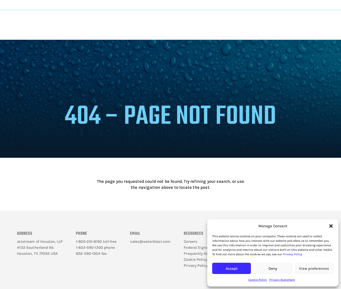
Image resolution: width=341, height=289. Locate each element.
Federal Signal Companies (207, 247)
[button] (331, 226)
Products (118, 20)
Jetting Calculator (300, 4)
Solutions (152, 20)
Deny (273, 268)
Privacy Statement (282, 280)
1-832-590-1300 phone (95, 247)
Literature (84, 20)
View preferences (314, 268)
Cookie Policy (257, 280)
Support (186, 20)
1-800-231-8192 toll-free (96, 241)
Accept (232, 268)
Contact (255, 20)
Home (80, 36)
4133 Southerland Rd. (35, 247)
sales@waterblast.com (150, 241)
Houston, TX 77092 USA (37, 253)
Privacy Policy (292, 254)
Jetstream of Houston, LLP (39, 241)
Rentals (222, 20)
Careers (190, 241)
